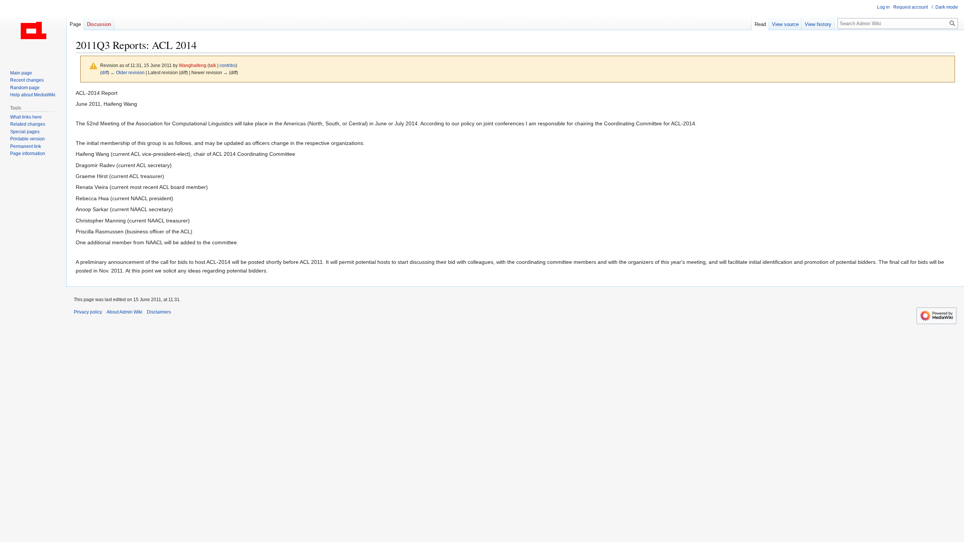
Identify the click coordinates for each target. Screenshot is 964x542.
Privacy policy (88, 312)
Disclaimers (159, 312)
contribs (228, 65)
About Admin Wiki (124, 312)
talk (212, 65)
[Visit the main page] (33, 30)
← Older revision (127, 72)
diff (105, 72)
